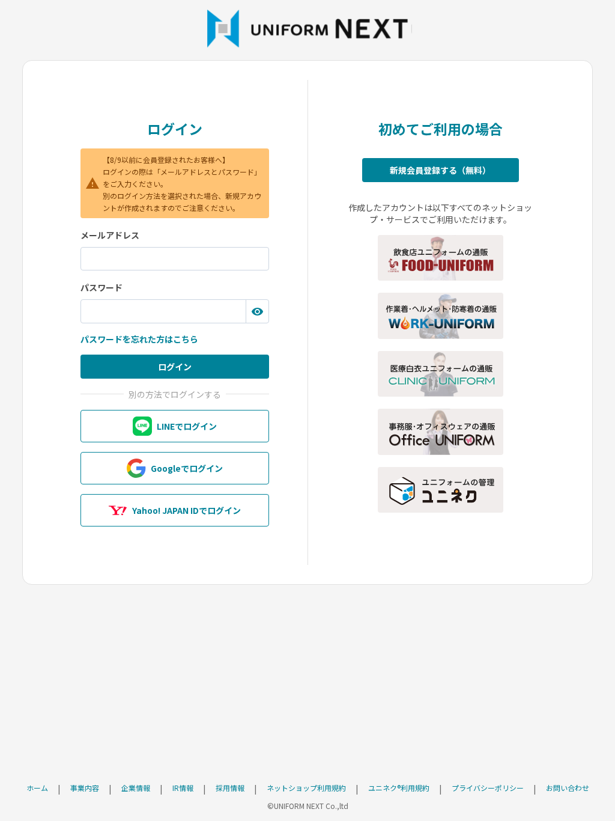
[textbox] (174, 259)
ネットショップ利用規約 (306, 788)
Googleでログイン (187, 468)
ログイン (175, 367)
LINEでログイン (187, 426)
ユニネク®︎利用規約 (398, 788)
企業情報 (135, 788)
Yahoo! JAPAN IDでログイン (186, 510)
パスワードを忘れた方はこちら (139, 339)
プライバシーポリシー (488, 788)
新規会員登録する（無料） (440, 170)
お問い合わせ (567, 788)
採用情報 (230, 788)
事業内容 (84, 788)
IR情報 (182, 788)
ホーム (37, 788)
